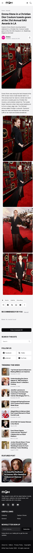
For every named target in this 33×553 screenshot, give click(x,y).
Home (3, 10)
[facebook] (3, 505)
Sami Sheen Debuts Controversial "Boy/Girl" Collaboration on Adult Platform (19, 433)
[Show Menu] (2, 3)
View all (26, 312)
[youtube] (18, 505)
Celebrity (12, 300)
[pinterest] (13, 505)
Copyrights (27, 545)
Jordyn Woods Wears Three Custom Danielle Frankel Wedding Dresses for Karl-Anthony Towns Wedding (20, 445)
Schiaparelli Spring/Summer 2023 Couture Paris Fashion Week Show (20, 403)
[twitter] (8, 505)
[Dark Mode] (27, 3)
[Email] (20, 305)
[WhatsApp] (16, 305)
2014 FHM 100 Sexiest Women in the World (21, 423)
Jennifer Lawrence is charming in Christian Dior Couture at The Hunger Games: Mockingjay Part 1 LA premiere (20, 393)
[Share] (29, 37)
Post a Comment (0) (16, 330)
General (4, 518)
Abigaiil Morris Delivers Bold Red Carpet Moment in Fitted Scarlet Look (20, 413)
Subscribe (26, 529)
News (19, 518)
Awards (8, 10)
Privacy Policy (18, 545)
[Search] (30, 3)
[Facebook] (8, 305)
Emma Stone (20, 300)
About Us (4, 545)
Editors (11, 545)
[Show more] (24, 305)
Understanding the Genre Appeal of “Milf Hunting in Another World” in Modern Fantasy (19, 381)
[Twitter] (12, 305)
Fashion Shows (22, 515)
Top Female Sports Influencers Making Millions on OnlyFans (21, 370)
